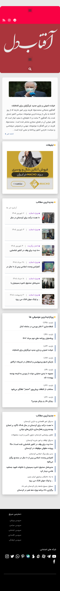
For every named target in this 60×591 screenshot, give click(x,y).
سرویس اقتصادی (14, 535)
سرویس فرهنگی (15, 539)
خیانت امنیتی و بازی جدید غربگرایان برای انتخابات (33, 105)
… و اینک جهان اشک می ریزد (28, 299)
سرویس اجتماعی (15, 530)
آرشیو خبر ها (11, 207)
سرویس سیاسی (15, 525)
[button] (30, 10)
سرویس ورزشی (15, 520)
